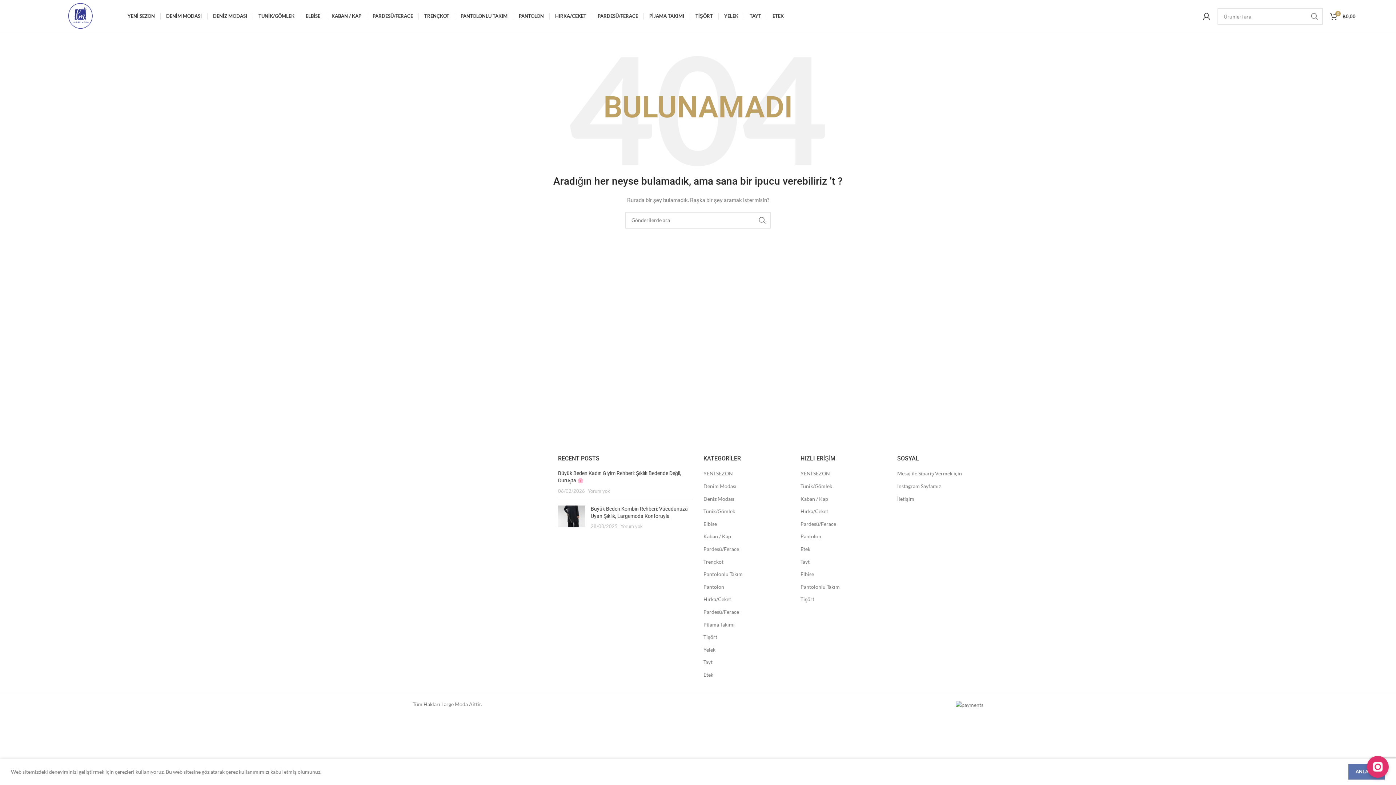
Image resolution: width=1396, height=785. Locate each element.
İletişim (905, 499)
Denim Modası (720, 486)
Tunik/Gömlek (719, 511)
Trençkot (713, 562)
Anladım (1367, 771)
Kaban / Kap (717, 536)
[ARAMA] (1314, 16)
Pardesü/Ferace (721, 549)
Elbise (710, 524)
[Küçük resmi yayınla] (571, 518)
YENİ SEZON (718, 473)
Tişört (710, 637)
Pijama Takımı (719, 624)
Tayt (708, 662)
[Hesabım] (1206, 16)
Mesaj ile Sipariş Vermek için (929, 473)
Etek (708, 675)
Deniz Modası (718, 499)
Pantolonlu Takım (723, 574)
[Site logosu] (80, 16)
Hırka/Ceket (717, 599)
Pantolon (713, 587)
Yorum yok (599, 491)
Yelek (709, 650)
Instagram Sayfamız (919, 486)
